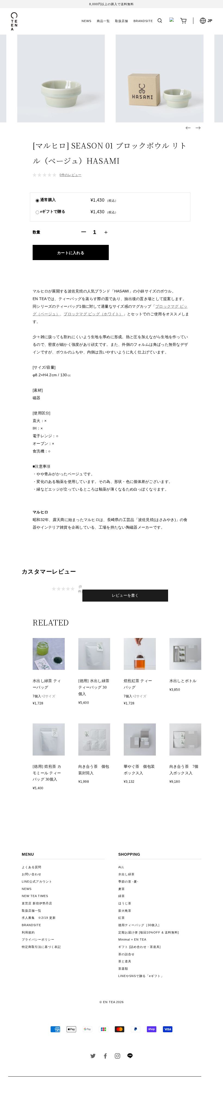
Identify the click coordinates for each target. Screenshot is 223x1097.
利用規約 (28, 932)
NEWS (86, 21)
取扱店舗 (121, 21)
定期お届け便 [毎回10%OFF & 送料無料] (148, 932)
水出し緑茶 (126, 874)
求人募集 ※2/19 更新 (39, 917)
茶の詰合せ (126, 954)
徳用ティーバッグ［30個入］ (139, 925)
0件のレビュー (70, 175)
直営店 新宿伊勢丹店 (37, 903)
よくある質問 (31, 867)
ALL (121, 867)
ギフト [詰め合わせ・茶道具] (139, 946)
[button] (188, 128)
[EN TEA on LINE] (130, 1057)
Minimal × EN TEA (132, 939)
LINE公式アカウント (37, 881)
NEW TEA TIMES (35, 896)
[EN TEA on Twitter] (93, 1057)
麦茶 (121, 888)
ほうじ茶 (124, 903)
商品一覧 (103, 21)
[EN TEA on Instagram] (117, 1057)
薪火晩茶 (124, 910)
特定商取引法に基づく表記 (41, 946)
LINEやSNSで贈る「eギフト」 (141, 976)
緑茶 (121, 896)
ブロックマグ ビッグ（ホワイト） (93, 314)
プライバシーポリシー (38, 939)
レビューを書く (125, 595)
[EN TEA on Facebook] (105, 1057)
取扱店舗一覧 (31, 910)
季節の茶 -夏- (128, 881)
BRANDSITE (143, 21)
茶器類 (123, 968)
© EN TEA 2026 (112, 1002)
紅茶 (121, 917)
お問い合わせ (31, 874)
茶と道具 (124, 961)
